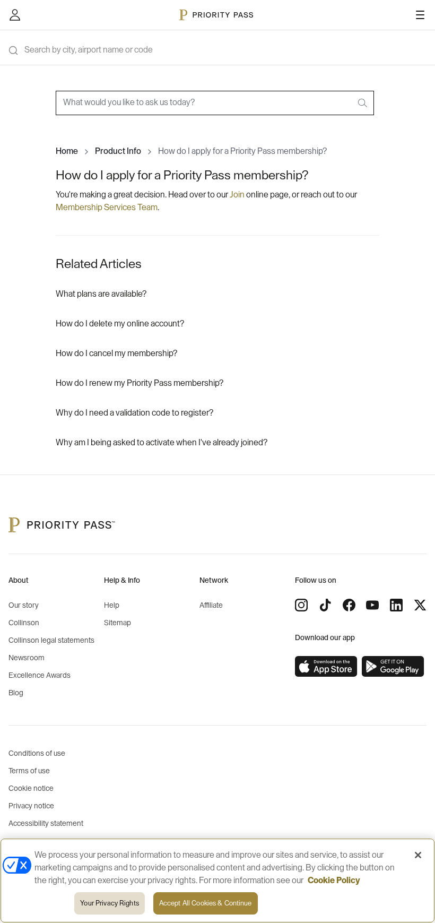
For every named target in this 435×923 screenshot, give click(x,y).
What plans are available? (101, 294)
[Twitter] (420, 605)
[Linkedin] (396, 605)
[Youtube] (372, 605)
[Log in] (14, 14)
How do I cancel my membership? (116, 353)
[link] (326, 666)
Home (67, 151)
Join (238, 195)
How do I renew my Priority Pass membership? (139, 383)
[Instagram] (301, 605)
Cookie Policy (334, 880)
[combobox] (215, 103)
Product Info (118, 151)
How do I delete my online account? (120, 324)
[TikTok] (325, 605)
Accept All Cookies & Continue (205, 903)
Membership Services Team (107, 207)
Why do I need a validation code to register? (134, 413)
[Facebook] (349, 605)
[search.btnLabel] (363, 103)
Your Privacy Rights (109, 903)
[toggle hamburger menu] (420, 14)
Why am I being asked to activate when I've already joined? (161, 442)
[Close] (418, 855)
